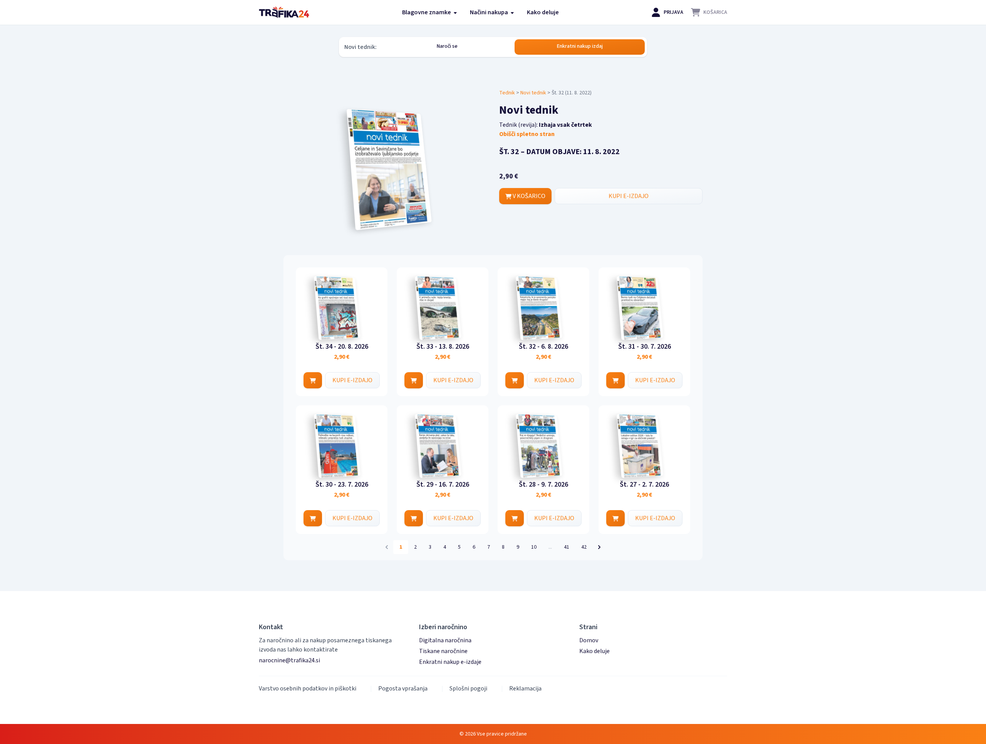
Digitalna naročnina (445, 640)
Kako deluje (543, 12)
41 (566, 547)
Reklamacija (525, 688)
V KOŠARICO (528, 196)
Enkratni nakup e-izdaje (450, 662)
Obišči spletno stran (527, 134)
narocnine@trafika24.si (289, 660)
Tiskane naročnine (443, 651)
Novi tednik (533, 93)
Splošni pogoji (468, 688)
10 (534, 547)
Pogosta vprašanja (403, 688)
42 (584, 547)
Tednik (507, 93)
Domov (588, 640)
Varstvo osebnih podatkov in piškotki (307, 688)
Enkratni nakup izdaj (580, 46)
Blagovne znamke (427, 12)
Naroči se (447, 46)
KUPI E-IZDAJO (629, 196)
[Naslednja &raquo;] (599, 547)
